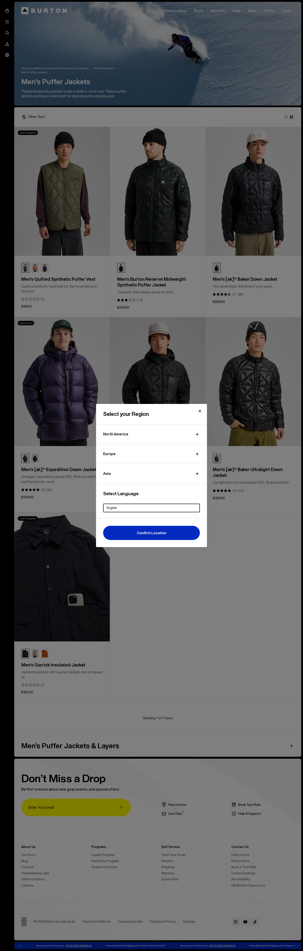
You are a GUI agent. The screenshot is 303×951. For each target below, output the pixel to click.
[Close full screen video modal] (199, 411)
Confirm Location (151, 533)
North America (115, 434)
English (112, 507)
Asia (107, 473)
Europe (109, 454)
